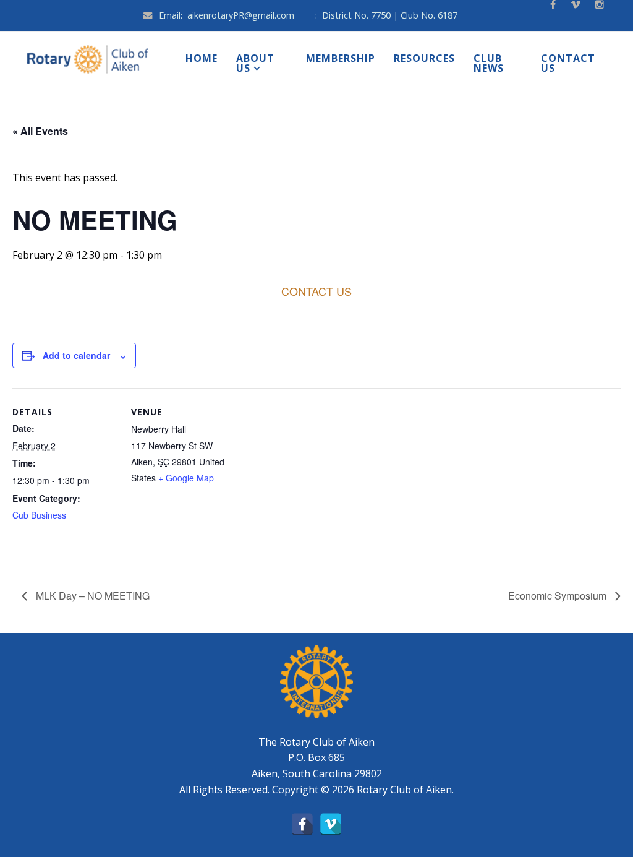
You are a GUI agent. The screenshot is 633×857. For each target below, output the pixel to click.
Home (201, 58)
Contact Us (568, 63)
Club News (489, 63)
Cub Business (39, 515)
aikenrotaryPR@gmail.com (240, 15)
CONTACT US (316, 291)
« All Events (40, 131)
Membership (340, 58)
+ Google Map (186, 478)
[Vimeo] (331, 824)
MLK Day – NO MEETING (91, 595)
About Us (255, 63)
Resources (424, 58)
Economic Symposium (558, 595)
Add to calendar (76, 355)
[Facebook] (302, 824)
